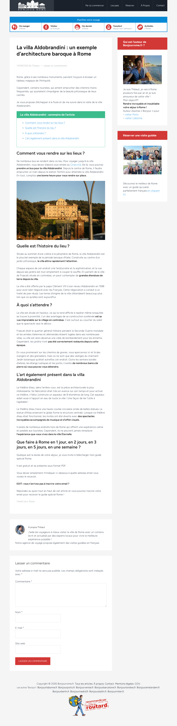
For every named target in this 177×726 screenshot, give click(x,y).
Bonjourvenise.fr (85, 687)
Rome (32, 501)
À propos (99, 683)
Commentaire (23, 581)
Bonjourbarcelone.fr (105, 687)
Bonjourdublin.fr (98, 691)
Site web (20, 643)
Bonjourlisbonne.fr (47, 687)
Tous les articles (84, 683)
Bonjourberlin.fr (61, 691)
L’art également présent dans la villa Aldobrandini (52, 138)
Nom (19, 612)
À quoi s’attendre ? (35, 133)
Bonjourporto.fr (66, 687)
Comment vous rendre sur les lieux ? (45, 122)
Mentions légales (124, 683)
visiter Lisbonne (133, 118)
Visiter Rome (32, 5)
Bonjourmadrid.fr (79, 691)
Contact (109, 683)
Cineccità (75, 164)
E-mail (19, 627)
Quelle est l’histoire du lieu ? (40, 127)
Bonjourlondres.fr (126, 687)
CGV (137, 683)
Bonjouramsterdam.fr (148, 687)
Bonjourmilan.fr (116, 691)
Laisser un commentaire (55, 65)
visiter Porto (131, 114)
